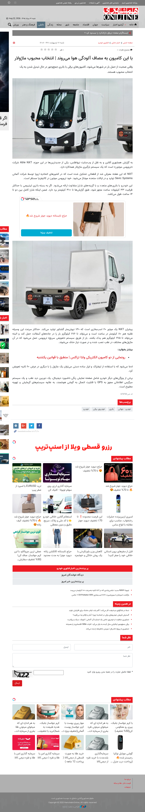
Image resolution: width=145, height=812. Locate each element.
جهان (95, 25)
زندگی (50, 25)
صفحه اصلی (128, 42)
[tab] (72, 568)
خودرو (86, 409)
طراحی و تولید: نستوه (71, 806)
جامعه (76, 25)
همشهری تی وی (80, 3)
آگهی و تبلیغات (94, 3)
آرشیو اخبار (118, 25)
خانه (131, 25)
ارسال (17, 683)
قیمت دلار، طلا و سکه (122, 783)
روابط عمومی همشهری (64, 3)
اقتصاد (86, 25)
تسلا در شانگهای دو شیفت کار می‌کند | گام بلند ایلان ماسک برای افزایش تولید (99, 610)
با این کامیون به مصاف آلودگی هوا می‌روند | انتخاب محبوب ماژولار (73, 58)
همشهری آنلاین (119, 14)
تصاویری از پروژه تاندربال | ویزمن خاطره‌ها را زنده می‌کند (107, 628)
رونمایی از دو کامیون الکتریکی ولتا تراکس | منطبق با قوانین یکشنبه (81, 357)
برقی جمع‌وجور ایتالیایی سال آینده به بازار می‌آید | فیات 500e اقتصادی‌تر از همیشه (97, 624)
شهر (67, 25)
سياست (105, 25)
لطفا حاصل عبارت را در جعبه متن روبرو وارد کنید (110, 672)
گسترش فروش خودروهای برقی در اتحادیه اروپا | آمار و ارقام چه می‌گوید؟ (101, 615)
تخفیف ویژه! (46, 233)
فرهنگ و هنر (28, 25)
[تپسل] (22, 199)
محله (59, 25)
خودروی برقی (99, 409)
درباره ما (127, 779)
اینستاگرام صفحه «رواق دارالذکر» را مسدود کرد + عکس (103, 33)
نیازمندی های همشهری (111, 3)
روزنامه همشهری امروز (129, 3)
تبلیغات (127, 787)
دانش (41, 25)
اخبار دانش (116, 42)
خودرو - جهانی (124, 409)
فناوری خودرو (103, 42)
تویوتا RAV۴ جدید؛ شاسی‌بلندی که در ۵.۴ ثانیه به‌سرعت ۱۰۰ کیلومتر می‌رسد (99, 590)
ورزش (16, 25)
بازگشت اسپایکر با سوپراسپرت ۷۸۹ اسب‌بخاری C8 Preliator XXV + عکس (100, 595)
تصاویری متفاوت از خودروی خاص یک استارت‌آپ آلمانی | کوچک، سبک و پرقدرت (98, 619)
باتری (111, 409)
